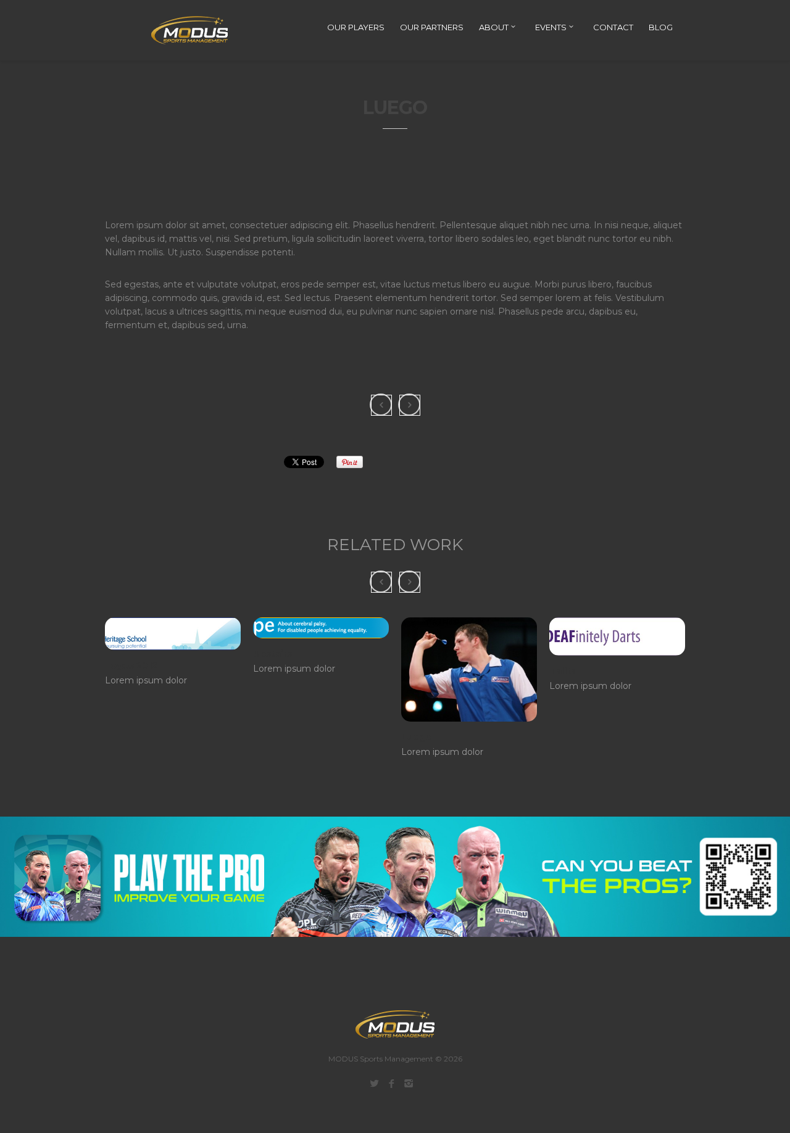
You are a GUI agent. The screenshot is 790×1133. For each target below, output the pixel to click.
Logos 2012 (131, 665)
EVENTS (551, 27)
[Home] (182, 30)
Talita (562, 671)
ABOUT (494, 27)
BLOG (661, 27)
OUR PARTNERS (432, 27)
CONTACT (613, 27)
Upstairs (272, 653)
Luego (416, 737)
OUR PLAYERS (356, 27)
